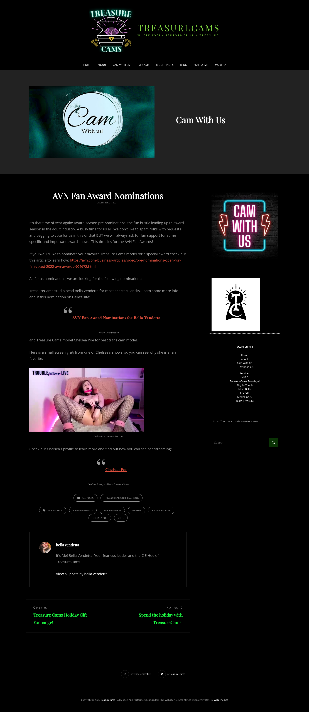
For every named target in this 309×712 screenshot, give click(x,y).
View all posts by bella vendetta (81, 573)
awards (136, 510)
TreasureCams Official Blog (121, 497)
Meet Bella (244, 389)
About (102, 64)
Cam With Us (121, 64)
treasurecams (179, 28)
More (218, 64)
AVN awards (55, 510)
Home (87, 64)
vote (121, 517)
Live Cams (142, 64)
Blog (183, 64)
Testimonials (246, 367)
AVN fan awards (83, 510)
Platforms (200, 64)
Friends (244, 393)
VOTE (245, 377)
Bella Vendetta (161, 510)
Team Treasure (245, 401)
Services (245, 373)
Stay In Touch (245, 385)
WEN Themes (221, 699)
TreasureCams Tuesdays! (245, 381)
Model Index (164, 64)
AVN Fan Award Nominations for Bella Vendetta (116, 317)
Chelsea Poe (116, 469)
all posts (88, 497)
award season (112, 510)
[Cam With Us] (91, 122)
